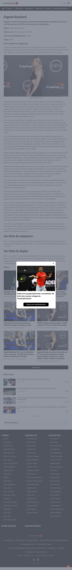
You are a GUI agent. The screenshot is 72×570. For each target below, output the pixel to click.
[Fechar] (53, 263)
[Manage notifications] (68, 566)
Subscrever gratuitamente (36, 304)
